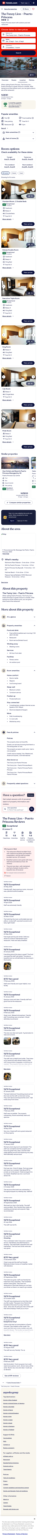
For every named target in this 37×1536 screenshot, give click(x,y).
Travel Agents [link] (7, 1469)
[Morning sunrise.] (16, 1041)
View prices (28, 224)
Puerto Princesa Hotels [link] (13, 1382)
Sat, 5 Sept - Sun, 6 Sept (15, 41)
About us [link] (6, 1499)
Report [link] (8, 875)
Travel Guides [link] (7, 1506)
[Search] (31, 809)
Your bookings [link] (7, 1438)
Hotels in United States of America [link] (13, 1403)
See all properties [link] (10, 9)
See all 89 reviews (14, 106)
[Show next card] (34, 67)
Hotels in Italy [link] (7, 1416)
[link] (33, 9)
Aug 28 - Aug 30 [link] (27, 167)
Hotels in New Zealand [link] (10, 1400)
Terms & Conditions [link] (9, 1478)
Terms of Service (22, 1534)
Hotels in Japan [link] (8, 1420)
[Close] (34, 1519)
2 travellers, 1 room (13, 47)
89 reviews (6, 829)
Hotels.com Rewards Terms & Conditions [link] (15, 1491)
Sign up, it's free (22, 520)
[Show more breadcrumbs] (3, 1383)
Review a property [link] (8, 1448)
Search (18, 53)
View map (5, 554)
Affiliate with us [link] (8, 1456)
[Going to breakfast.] (7, 1041)
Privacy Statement (9, 1534)
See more (4, 582)
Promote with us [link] (8, 1466)
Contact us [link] (6, 1444)
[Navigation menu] (33, 2)
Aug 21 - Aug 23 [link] (9, 167)
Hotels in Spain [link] (7, 1423)
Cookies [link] (5, 1484)
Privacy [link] (5, 1481)
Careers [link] (5, 1502)
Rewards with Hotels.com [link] (11, 1509)
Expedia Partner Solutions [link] (11, 1463)
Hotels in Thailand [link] (8, 1429)
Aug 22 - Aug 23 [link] (27, 159)
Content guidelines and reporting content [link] (16, 1487)
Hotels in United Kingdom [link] (11, 1413)
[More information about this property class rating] (8, 20)
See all (3, 128)
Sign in (12, 520)
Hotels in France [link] (8, 1410)
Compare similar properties (19, 503)
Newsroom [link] (6, 1459)
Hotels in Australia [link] (8, 1406)
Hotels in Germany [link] (8, 1426)
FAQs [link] (4, 1441)
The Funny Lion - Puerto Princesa (18, 35)
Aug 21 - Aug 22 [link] (9, 159)
